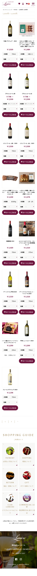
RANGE (15, 9)
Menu (33, 3)
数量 (5, 59)
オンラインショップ (7, 9)
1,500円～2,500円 (23, 9)
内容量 (5, 104)
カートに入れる (11, 65)
